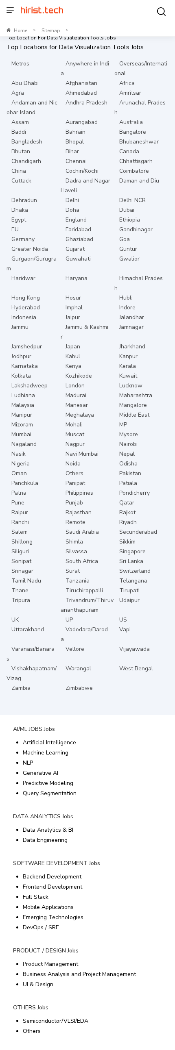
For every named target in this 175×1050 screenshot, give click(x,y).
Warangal (78, 668)
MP (123, 424)
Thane (19, 590)
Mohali (74, 424)
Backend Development (52, 876)
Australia (131, 122)
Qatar (126, 503)
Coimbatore (134, 171)
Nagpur (75, 444)
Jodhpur (21, 356)
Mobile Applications (48, 907)
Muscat (75, 434)
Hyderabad (25, 307)
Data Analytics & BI (48, 830)
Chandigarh (26, 161)
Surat (73, 571)
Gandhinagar (136, 229)
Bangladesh (26, 142)
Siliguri (20, 551)
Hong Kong (25, 298)
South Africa (82, 561)
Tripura (20, 600)
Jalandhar (131, 317)
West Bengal (136, 668)
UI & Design (38, 984)
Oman (19, 473)
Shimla (74, 542)
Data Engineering (45, 840)
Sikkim (127, 542)
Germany (23, 239)
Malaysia (22, 405)
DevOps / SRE (41, 927)
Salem (19, 532)
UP (69, 620)
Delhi (72, 200)
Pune (17, 503)
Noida (73, 463)
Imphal (74, 307)
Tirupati (129, 590)
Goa (124, 239)
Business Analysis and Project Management (79, 974)
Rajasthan (79, 512)
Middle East (134, 415)
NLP (28, 763)
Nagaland (24, 444)
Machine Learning (45, 753)
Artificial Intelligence (49, 742)
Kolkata (21, 376)
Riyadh (128, 522)
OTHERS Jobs (30, 1007)
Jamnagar (131, 327)
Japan (73, 346)
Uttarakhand (27, 629)
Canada (129, 151)
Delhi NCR (132, 200)
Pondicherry (134, 493)
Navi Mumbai (82, 454)
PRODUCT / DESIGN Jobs (46, 950)
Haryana (77, 278)
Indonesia (23, 317)
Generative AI (40, 773)
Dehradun (24, 200)
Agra (17, 93)
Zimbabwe (79, 688)
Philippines (79, 493)
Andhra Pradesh (86, 103)
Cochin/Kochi (82, 171)
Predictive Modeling (48, 783)
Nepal (127, 454)
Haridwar (23, 278)
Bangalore (132, 132)
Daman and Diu (139, 181)
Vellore (75, 649)
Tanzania (78, 581)
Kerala (127, 366)
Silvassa (76, 551)
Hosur (73, 298)
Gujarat (75, 249)
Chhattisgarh (136, 161)
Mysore (128, 434)
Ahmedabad (81, 93)
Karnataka (24, 366)
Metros (20, 63)
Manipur (21, 415)
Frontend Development (52, 887)
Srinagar (22, 571)
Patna (18, 493)
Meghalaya (80, 415)
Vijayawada (134, 649)
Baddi (18, 132)
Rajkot (127, 512)
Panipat (75, 483)
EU (15, 229)
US (123, 620)
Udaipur (129, 600)
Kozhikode (79, 376)
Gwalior (129, 259)
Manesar (77, 405)
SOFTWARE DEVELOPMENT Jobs (56, 863)
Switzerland (135, 571)
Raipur (19, 512)
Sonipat (21, 561)
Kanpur (128, 356)
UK (15, 620)
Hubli (126, 298)
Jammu (19, 327)
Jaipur (73, 317)
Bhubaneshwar (139, 142)
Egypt (18, 220)
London (75, 385)
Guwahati (78, 259)
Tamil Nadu (26, 581)
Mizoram (22, 424)
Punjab (74, 503)
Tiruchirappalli (84, 590)
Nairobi (128, 444)
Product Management (50, 964)
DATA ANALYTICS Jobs (43, 816)
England (76, 220)
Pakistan (130, 473)
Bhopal (75, 142)
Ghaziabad (79, 239)
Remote (75, 522)
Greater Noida (29, 249)
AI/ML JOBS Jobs (34, 729)
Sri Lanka (131, 561)
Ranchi (20, 522)
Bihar (72, 151)
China (18, 171)
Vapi (125, 629)
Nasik (18, 454)
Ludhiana (23, 395)
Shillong (22, 542)
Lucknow (130, 385)
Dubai (126, 210)
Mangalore (133, 405)
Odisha (128, 463)
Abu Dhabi (25, 83)
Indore (127, 307)
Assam (20, 122)
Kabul (73, 356)
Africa (127, 83)
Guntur (128, 249)
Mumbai (21, 434)
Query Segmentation (50, 793)
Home (20, 30)
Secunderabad (138, 532)
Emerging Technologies (53, 917)
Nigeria (20, 463)
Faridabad (78, 229)
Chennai (76, 161)
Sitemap (51, 30)
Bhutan (20, 151)
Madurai (76, 395)
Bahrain (75, 132)
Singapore (132, 551)
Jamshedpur (26, 346)
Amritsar (130, 93)
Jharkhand (132, 346)
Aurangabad (82, 122)
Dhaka (19, 210)
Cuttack (21, 181)
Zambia (21, 688)
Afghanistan (81, 83)
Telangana (133, 581)
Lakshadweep (29, 385)
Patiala (128, 483)
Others (74, 473)
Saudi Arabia (82, 532)
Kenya (73, 366)
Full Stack (35, 897)
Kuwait (128, 376)
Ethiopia (129, 220)
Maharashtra (135, 395)
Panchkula (24, 483)
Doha (72, 210)
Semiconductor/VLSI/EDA (55, 1021)
